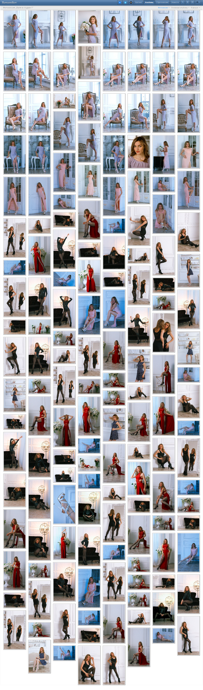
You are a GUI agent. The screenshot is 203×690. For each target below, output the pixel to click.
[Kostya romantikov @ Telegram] (125, 2)
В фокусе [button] (195, 7)
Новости (175, 2)
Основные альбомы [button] (179, 7)
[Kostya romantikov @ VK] (120, 2)
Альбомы (149, 2)
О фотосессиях (162, 2)
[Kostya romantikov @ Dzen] (131, 2)
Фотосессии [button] (163, 7)
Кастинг (138, 2)
